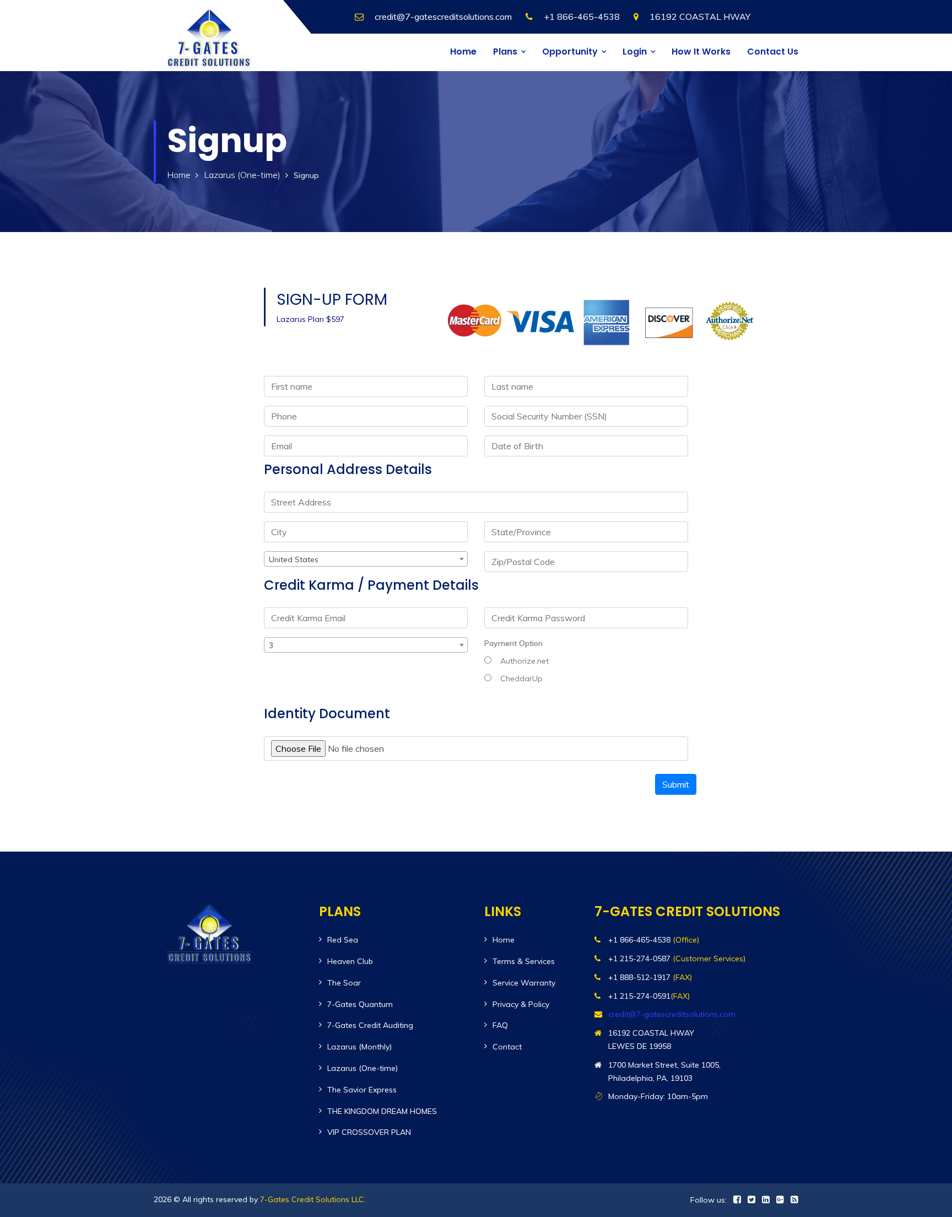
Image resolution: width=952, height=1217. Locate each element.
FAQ (500, 1025)
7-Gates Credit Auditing (370, 1025)
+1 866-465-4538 (582, 16)
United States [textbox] (293, 559)
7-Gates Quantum (360, 1004)
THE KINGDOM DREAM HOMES (382, 1111)
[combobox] (366, 559)
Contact (507, 1047)
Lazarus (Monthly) (359, 1047)
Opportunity (570, 51)
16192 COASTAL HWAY (700, 16)
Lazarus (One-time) (242, 174)
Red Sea (342, 940)
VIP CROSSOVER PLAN (369, 1132)
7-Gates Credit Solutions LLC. (313, 1199)
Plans (505, 51)
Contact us (772, 51)
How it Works (701, 51)
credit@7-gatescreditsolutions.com (443, 16)
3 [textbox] (271, 645)
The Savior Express (362, 1090)
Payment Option (513, 643)
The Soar (344, 983)
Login (635, 51)
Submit (675, 784)
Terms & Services (524, 961)
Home (463, 51)
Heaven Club (350, 961)
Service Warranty (524, 983)
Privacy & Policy (521, 1004)
